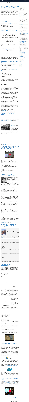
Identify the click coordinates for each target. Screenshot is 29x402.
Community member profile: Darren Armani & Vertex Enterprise (8, 225)
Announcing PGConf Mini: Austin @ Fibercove (9, 62)
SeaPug (13, 33)
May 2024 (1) (21, 59)
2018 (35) (21, 65)
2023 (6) (21, 61)
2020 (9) (21, 63)
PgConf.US (5, 381)
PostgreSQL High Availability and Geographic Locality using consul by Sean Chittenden (10, 147)
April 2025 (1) (21, 54)
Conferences (10, 0)
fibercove (14, 64)
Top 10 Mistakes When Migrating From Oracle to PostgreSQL (10, 7)
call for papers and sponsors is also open (6, 120)
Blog (7, 0)
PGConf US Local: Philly (5, 21)
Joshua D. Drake (4, 29)
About (13, 0)
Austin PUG (5, 9)
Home (5, 0)
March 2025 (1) (22, 55)
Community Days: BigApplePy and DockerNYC (9, 344)
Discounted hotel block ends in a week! (9, 379)
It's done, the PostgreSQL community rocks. (7, 265)
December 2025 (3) (22, 52)
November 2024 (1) (22, 57)
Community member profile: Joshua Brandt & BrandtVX (8, 175)
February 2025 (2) (22, 56)
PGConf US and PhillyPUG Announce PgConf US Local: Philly (8, 113)
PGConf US (12, 125)
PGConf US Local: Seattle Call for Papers (9, 31)
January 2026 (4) (22, 51)
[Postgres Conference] (3, 0)
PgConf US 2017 (3, 267)
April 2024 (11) (22, 60)
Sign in (25, 0)
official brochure (3, 237)
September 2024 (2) (22, 58)
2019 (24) (21, 64)
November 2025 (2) (22, 53)
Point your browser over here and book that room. (12, 382)
